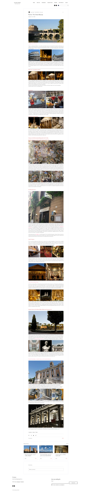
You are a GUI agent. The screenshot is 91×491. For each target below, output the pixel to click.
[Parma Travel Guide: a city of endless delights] (30, 449)
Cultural (33, 432)
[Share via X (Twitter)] (31, 435)
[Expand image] (34, 55)
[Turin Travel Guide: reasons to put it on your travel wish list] (46, 449)
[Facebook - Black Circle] (56, 5)
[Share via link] (35, 435)
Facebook (22, 481)
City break (30, 432)
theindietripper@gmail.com (18, 479)
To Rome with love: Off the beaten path (61, 455)
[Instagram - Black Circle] (54, 5)
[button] (50, 2)
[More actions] (63, 12)
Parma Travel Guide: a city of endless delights (30, 455)
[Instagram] (12, 486)
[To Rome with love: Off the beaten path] (61, 449)
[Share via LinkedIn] (33, 435)
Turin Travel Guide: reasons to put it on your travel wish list (45, 455)
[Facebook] (14, 486)
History (36, 432)
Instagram (18, 481)
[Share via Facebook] (28, 435)
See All (67, 443)
